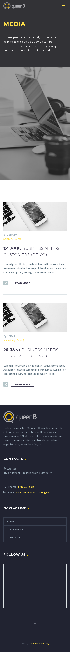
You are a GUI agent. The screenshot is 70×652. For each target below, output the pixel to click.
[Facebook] (35, 624)
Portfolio (15, 529)
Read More (22, 283)
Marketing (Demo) (13, 340)
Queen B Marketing (39, 643)
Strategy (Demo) (12, 238)
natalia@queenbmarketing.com (33, 492)
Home (11, 521)
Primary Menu (64, 6)
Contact (14, 537)
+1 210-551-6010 (25, 486)
